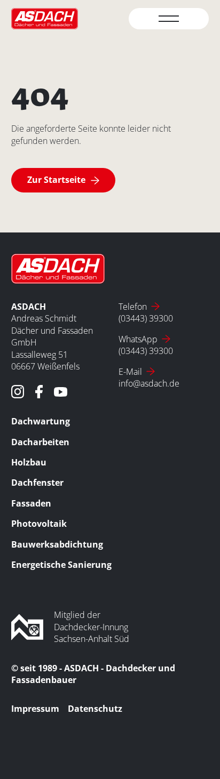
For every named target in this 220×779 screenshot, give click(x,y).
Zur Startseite (56, 180)
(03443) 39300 (146, 318)
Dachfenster (37, 482)
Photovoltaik (39, 523)
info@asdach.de (149, 383)
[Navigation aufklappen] (169, 18)
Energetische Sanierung (61, 565)
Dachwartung (40, 421)
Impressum (35, 708)
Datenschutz (95, 708)
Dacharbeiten (40, 442)
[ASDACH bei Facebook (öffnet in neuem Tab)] (39, 391)
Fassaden (31, 503)
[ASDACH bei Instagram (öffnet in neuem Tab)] (18, 391)
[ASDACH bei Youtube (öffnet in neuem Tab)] (60, 391)
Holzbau (28, 462)
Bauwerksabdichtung (57, 544)
